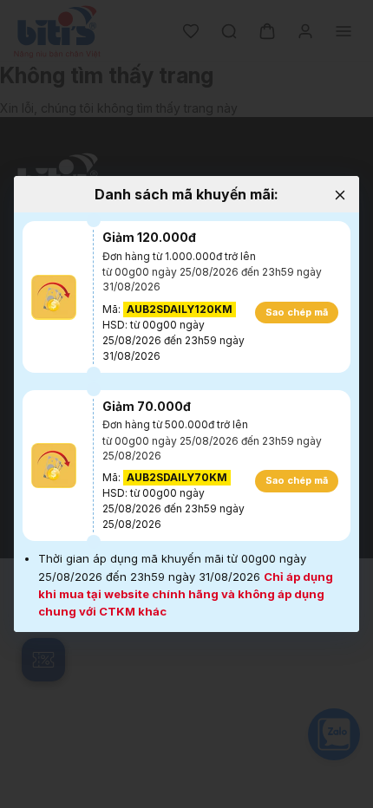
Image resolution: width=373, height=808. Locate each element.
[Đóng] (339, 195)
